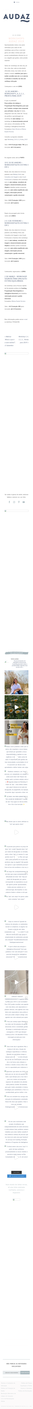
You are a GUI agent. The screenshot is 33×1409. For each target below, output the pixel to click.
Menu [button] (18, 2)
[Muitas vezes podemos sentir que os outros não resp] (16, 757)
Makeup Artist (17, 174)
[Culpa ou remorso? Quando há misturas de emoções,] (16, 932)
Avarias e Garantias (26, 1388)
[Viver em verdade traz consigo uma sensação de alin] (16, 1107)
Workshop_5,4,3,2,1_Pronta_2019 (17, 139)
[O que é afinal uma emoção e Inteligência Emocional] (16, 957)
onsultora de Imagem (11, 177)
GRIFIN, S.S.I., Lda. (27, 1406)
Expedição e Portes (26, 1386)
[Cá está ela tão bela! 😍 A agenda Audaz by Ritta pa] (16, 982)
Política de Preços (26, 1383)
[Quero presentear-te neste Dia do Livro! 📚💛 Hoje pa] (16, 732)
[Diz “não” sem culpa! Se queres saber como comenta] (16, 907)
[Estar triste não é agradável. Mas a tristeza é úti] (16, 1057)
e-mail (25, 319)
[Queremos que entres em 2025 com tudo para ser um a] (16, 1082)
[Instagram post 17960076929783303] (16, 707)
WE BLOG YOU (10, 1406)
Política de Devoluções (25, 1391)
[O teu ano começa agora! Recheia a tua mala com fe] (16, 1032)
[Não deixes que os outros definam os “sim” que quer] (16, 832)
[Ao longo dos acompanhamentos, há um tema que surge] (16, 882)
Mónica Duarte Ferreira (18, 301)
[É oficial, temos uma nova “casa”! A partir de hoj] (16, 1157)
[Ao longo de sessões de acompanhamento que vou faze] (16, 682)
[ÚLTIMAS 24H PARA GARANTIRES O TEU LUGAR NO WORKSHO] (16, 807)
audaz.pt (16, 17)
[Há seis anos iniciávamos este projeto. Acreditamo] (16, 1132)
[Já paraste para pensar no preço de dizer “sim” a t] (16, 857)
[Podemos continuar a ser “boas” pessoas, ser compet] (16, 782)
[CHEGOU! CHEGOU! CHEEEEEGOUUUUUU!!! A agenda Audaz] (16, 1007)
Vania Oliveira (16, 129)
